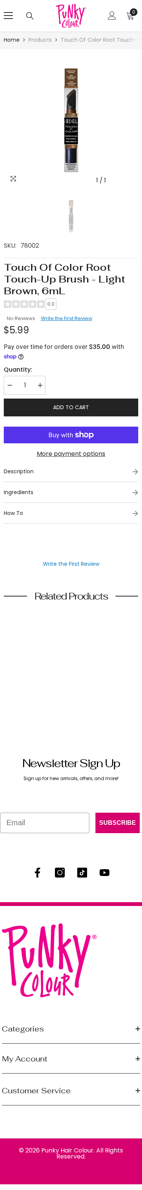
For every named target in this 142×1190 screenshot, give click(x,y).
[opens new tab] (37, 872)
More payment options (71, 453)
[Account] (112, 15)
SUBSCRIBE (117, 822)
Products (40, 40)
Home (12, 40)
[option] (71, 120)
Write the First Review (66, 318)
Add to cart (71, 407)
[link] (31, 692)
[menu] (8, 15)
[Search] (29, 15)
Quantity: (18, 369)
